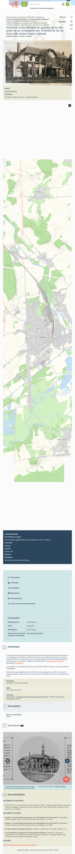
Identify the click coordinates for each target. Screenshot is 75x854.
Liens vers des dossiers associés (23, 603)
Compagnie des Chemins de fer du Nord (30, 697)
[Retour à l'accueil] (4, 4)
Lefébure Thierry (60, 786)
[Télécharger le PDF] (71, 21)
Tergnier (29, 36)
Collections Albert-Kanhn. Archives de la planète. (20, 845)
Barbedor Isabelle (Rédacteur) (38, 19)
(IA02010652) (35, 633)
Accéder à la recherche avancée (42, 8)
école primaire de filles (54, 661)
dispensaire (19, 663)
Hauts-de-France (12, 36)
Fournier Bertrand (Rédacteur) (16, 19)
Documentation (16, 598)
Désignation (15, 577)
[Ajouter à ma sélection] (71, 17)
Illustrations (15, 593)
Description (15, 588)
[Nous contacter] (71, 25)
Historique (14, 583)
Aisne (22, 36)
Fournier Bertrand (11, 91)
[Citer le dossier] (71, 29)
